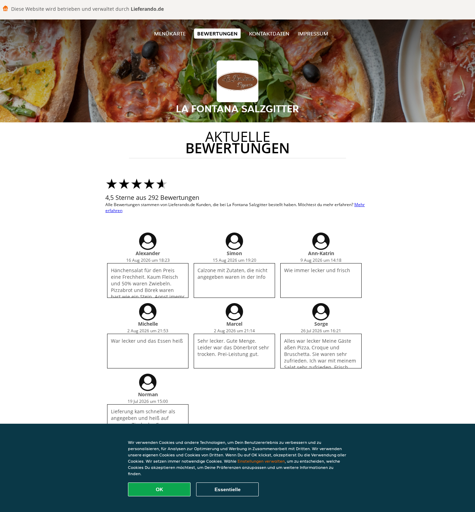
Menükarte (170, 33)
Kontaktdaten (269, 33)
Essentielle (228, 489)
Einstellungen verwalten (261, 461)
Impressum (313, 33)
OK (159, 489)
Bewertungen (217, 33)
